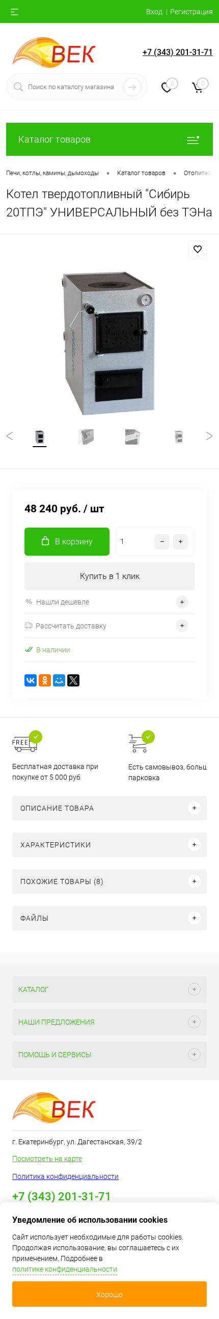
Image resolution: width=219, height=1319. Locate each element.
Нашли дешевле (62, 602)
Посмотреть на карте (47, 1159)
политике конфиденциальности (64, 1269)
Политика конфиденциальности (65, 1176)
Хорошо (109, 1294)
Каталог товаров (54, 139)
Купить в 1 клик (110, 576)
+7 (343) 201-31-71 (178, 52)
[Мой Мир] (59, 680)
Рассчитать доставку (71, 626)
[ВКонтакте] (30, 680)
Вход (154, 12)
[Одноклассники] (45, 680)
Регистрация (191, 12)
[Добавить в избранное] (197, 249)
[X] (73, 680)
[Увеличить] (109, 341)
